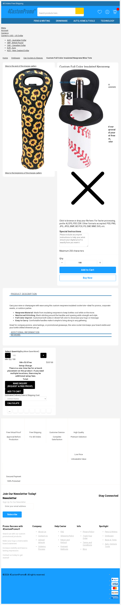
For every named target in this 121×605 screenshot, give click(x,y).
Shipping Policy (67, 536)
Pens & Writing (111, 532)
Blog (85, 549)
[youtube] (104, 501)
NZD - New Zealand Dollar (18, 50)
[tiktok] (116, 501)
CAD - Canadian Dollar (16, 45)
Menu (3, 28)
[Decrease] (62, 262)
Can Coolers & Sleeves (33, 58)
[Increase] (100, 262)
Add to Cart (14, 391)
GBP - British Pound (15, 43)
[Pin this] (32, 410)
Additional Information (25, 332)
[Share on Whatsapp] (37, 410)
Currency (5, 33)
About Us (42, 532)
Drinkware (15, 58)
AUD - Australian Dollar (16, 40)
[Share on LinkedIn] (26, 410)
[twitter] (93, 501)
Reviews (16, 335)
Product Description (24, 294)
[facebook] (88, 501)
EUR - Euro (11, 48)
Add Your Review (67, 82)
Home (5, 58)
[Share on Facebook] (15, 410)
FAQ (62, 532)
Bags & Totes (111, 540)
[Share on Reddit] (49, 410)
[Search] (79, 11)
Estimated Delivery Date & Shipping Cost (22, 395)
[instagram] (110, 501)
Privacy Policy (88, 532)
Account (4, 30)
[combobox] (52, 13)
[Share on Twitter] (21, 410)
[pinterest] (99, 501)
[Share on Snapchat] (43, 410)
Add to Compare (9, 410)
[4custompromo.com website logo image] (21, 12)
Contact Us (43, 536)
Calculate (13, 403)
